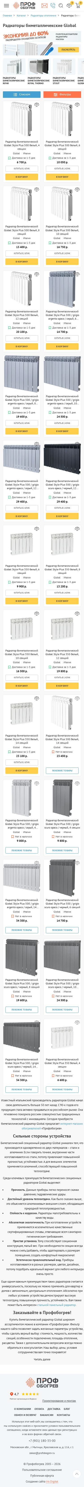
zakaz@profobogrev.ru (42, 1453)
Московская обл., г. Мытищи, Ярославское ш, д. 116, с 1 (42, 1447)
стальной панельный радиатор (56, 1305)
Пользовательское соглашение (42, 1470)
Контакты (63, 1415)
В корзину (22, 176)
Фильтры (65, 94)
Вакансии (46, 1415)
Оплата (39, 1409)
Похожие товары (62, 770)
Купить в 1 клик (22, 168)
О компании (22, 1409)
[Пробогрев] (42, 1383)
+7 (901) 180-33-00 (42, 1440)
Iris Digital (52, 1481)
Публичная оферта (42, 1476)
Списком (24, 94)
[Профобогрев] (24, 5)
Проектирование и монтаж (59, 1401)
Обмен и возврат (25, 1415)
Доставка (53, 1409)
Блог (67, 1409)
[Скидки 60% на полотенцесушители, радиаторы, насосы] (42, 43)
